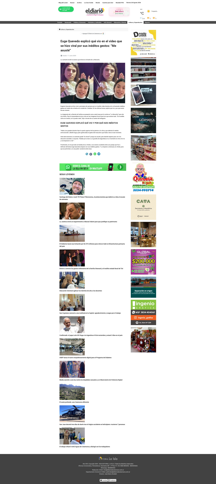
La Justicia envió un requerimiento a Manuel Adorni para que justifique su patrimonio (88, 222)
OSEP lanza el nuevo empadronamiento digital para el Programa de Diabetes (85, 357)
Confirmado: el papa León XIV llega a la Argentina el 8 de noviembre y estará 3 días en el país (90, 335)
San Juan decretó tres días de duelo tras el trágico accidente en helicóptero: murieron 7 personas (92, 424)
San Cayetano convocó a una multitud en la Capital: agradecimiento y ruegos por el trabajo (90, 313)
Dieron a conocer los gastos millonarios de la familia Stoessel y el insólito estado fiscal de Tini (91, 268)
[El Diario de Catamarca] (95, 11)
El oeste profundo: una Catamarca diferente (74, 402)
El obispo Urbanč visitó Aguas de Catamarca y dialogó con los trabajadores (84, 447)
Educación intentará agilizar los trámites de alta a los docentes (80, 291)
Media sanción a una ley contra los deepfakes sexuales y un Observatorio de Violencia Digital (90, 380)
